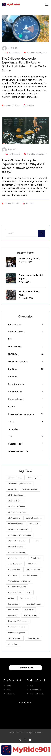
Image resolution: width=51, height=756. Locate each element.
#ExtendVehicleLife (33, 518)
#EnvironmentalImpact (17, 512)
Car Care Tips (14, 570)
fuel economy (13, 604)
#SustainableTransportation (19, 535)
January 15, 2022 (11, 204)
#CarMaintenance (30, 489)
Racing (25, 406)
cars (29, 592)
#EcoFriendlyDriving (16, 506)
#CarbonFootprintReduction (19, 484)
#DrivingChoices (15, 501)
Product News (25, 391)
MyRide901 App (30, 615)
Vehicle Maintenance (25, 451)
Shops (25, 421)
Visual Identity (33, 638)
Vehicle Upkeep (14, 638)
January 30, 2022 (12, 105)
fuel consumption (27, 598)
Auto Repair (36, 558)
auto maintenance (15, 547)
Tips (25, 436)
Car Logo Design (33, 570)
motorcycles (41, 53)
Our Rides (30, 105)
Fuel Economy (25, 347)
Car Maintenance (25, 332)
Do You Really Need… (29, 259)
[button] (46, 4)
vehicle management (16, 633)
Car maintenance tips (17, 587)
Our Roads (25, 376)
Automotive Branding (16, 552)
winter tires (12, 644)
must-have (29, 610)
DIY (25, 339)
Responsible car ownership (25, 414)
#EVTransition (14, 518)
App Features (25, 324)
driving (11, 598)
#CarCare (12, 489)
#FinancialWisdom (15, 524)
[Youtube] (30, 740)
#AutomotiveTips (15, 478)
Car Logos (12, 575)
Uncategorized (25, 444)
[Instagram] (20, 740)
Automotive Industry (16, 558)
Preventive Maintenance (18, 621)
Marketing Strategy (33, 604)
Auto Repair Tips (15, 564)
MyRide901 (13, 48)
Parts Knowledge (25, 384)
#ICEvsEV (34, 524)
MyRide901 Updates (25, 361)
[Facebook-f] (25, 740)
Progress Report (25, 399)
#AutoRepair (33, 478)
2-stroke (30, 53)
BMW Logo (32, 564)
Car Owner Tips (14, 592)
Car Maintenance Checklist (19, 581)
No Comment (14, 53)
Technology (25, 429)
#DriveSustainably (15, 495)
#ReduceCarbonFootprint (18, 529)
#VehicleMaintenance (17, 541)
